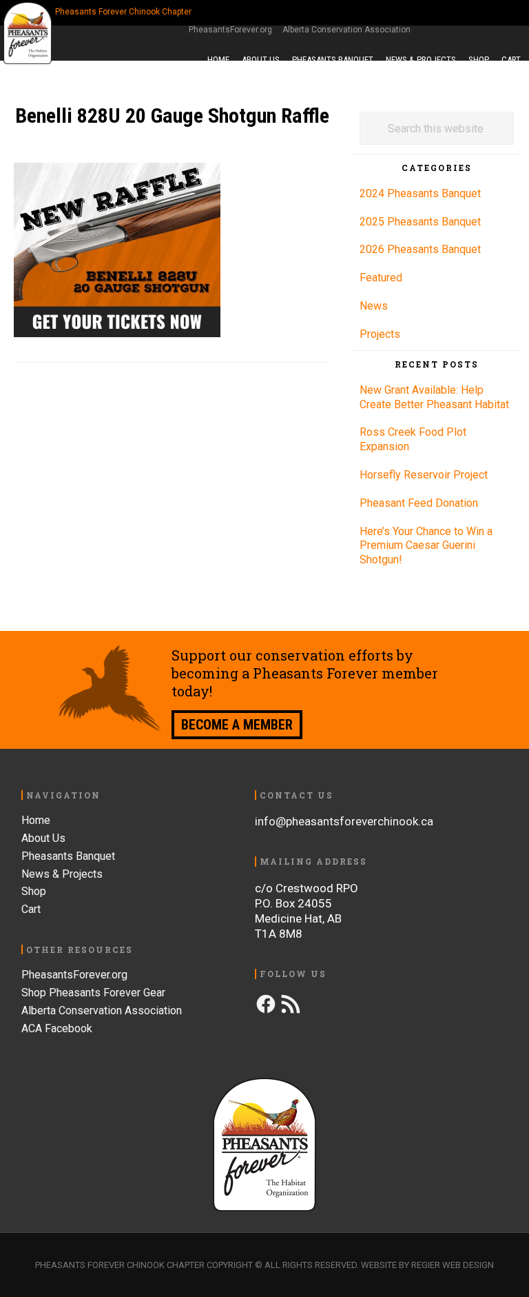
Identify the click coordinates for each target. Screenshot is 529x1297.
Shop (33, 891)
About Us (43, 838)
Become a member (237, 724)
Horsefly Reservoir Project (424, 474)
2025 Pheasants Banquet (420, 221)
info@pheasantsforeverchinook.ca (344, 821)
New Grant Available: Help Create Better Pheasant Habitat (434, 397)
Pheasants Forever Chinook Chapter (29, 33)
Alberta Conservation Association (346, 29)
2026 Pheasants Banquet (420, 249)
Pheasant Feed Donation (419, 503)
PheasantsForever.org (230, 29)
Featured (381, 277)
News (374, 305)
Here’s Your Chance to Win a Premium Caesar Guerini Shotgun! (426, 546)
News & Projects (62, 874)
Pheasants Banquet (68, 856)
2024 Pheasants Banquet (420, 193)
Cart (31, 909)
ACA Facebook (56, 1028)
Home (35, 820)
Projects (380, 334)
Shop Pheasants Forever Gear (93, 992)
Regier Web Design (452, 1265)
